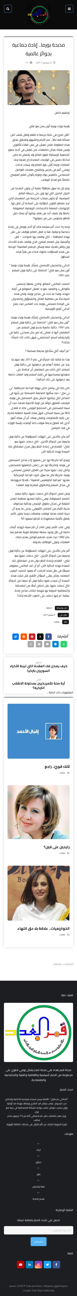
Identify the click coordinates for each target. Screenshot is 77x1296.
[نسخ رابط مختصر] (31, 644)
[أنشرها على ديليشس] (15, 636)
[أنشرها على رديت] (24, 636)
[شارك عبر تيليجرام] (55, 644)
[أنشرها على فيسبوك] (48, 636)
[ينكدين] (29, 1264)
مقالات (56, 622)
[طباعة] (39, 644)
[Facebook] (56, 1264)
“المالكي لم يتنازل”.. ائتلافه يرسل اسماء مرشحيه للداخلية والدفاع (36, 1099)
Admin (49, 608)
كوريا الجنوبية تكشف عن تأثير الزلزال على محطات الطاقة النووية (36, 1124)
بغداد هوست (30, 1290)
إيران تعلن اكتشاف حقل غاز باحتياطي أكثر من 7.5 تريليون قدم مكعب (36, 1118)
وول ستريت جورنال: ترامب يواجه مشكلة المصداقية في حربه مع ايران (37, 1110)
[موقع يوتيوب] (20, 1264)
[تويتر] (47, 1264)
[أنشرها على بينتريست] (32, 636)
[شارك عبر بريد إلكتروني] (47, 644)
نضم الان (38, 1241)
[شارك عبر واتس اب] (64, 644)
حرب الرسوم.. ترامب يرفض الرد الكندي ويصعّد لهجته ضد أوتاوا (37, 1103)
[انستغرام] (38, 1264)
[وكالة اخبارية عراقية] (38, 14)
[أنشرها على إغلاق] (40, 636)
